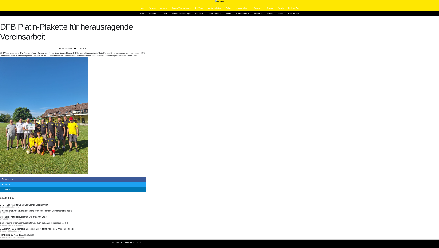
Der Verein (199, 8)
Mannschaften (241, 8)
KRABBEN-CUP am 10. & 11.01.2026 (17, 235)
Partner (228, 8)
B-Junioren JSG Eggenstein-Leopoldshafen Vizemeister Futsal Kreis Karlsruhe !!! (37, 229)
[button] (73, 179)
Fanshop (152, 8)
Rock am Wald (293, 8)
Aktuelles (163, 8)
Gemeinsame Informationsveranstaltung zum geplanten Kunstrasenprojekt (34, 223)
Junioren (257, 8)
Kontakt (281, 8)
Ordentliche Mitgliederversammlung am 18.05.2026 (23, 217)
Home (142, 8)
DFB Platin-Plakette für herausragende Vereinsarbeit (24, 205)
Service (270, 8)
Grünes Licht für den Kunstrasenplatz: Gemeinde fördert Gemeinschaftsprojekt (36, 211)
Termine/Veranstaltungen (181, 8)
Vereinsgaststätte (214, 8)
